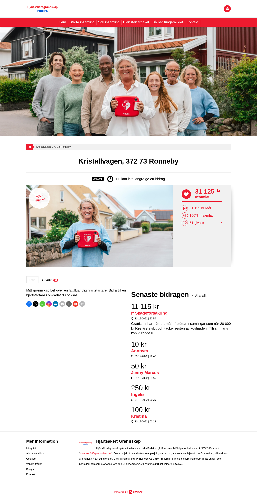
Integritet (31, 448)
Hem (62, 22)
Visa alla (201, 296)
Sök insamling (109, 22)
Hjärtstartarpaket (136, 22)
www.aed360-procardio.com (96, 453)
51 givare (197, 223)
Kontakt (192, 22)
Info (32, 280)
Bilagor (30, 469)
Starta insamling (82, 22)
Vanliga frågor (34, 463)
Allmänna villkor (35, 453)
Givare (49, 280)
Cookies (31, 458)
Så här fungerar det (168, 22)
